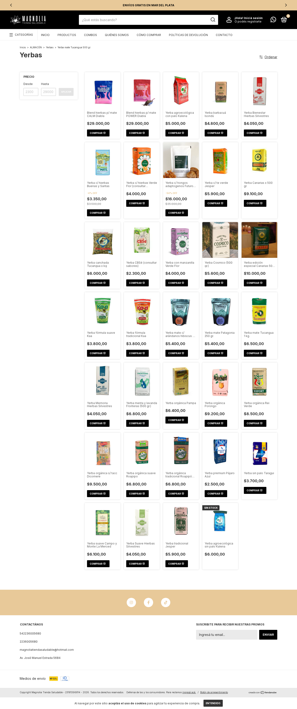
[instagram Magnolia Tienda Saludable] (131, 602)
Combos (90, 35)
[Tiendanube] (262, 693)
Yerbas (49, 47)
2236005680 (29, 641)
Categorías (24, 34)
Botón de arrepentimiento (214, 692)
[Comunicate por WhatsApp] (273, 20)
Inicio (45, 35)
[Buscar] (212, 20)
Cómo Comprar (149, 35)
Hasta (45, 84)
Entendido (213, 703)
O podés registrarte (248, 21)
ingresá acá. (189, 692)
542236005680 (30, 633)
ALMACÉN (36, 47)
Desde (28, 84)
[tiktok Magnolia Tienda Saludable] (165, 602)
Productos (67, 35)
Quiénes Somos (117, 35)
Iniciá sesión (253, 18)
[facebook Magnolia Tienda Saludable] (148, 602)
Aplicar (66, 92)
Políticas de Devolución (188, 35)
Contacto (224, 35)
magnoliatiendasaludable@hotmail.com (47, 649)
